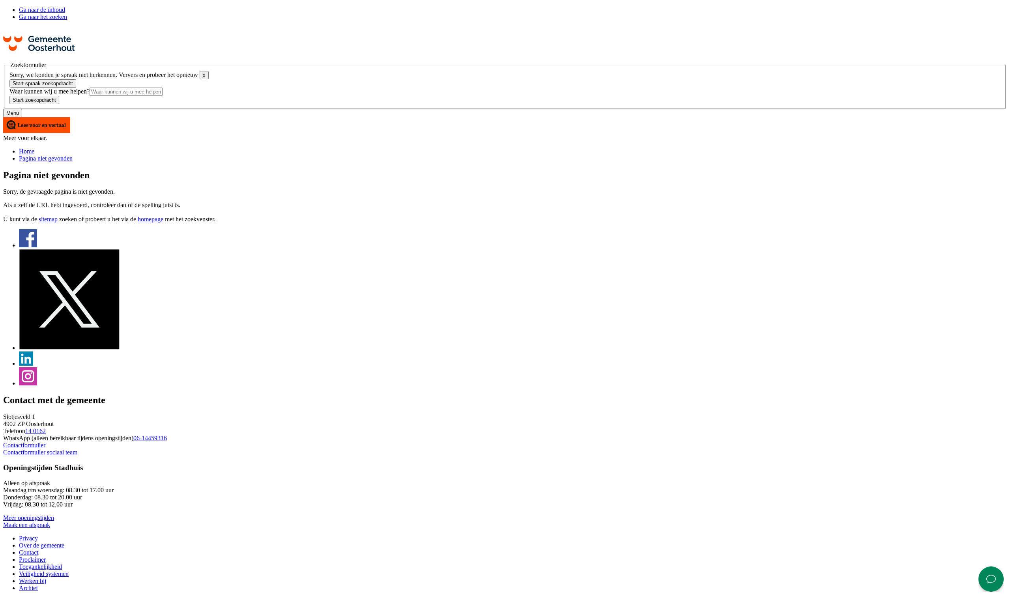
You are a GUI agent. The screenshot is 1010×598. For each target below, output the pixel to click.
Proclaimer (32, 559)
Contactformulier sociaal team (40, 452)
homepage (150, 219)
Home (26, 151)
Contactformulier (24, 445)
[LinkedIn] (26, 363)
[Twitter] (69, 347)
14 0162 (35, 431)
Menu (12, 113)
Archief (28, 588)
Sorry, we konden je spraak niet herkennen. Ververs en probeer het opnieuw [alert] (107, 74)
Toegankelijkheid (40, 566)
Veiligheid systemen (44, 573)
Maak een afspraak (26, 524)
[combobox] (126, 92)
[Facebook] (28, 245)
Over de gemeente (41, 545)
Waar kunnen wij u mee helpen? (49, 91)
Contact (28, 552)
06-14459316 (150, 438)
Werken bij (32, 580)
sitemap (48, 219)
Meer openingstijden (28, 517)
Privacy (28, 538)
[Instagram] (28, 383)
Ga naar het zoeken (43, 16)
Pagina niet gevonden (46, 158)
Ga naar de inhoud (42, 9)
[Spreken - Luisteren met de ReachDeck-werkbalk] (36, 125)
